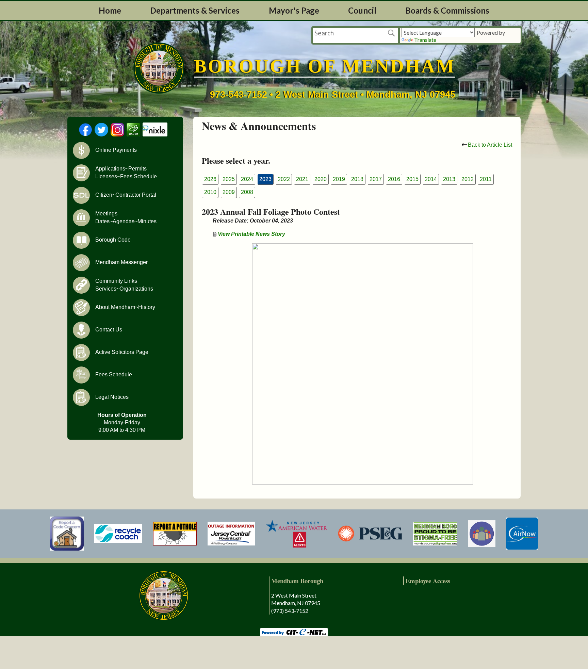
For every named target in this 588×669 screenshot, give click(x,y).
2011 (486, 179)
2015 (412, 179)
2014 (431, 179)
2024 (247, 179)
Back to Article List (490, 145)
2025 (229, 179)
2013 (449, 179)
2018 (357, 179)
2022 (284, 179)
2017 (376, 179)
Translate (425, 39)
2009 (229, 192)
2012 (467, 179)
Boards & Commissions (447, 10)
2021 (302, 179)
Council (362, 10)
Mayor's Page (294, 10)
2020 (320, 179)
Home (110, 10)
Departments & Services (195, 10)
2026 (210, 179)
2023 (265, 179)
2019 (339, 179)
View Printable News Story (250, 234)
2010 (210, 192)
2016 (394, 179)
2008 (247, 192)
